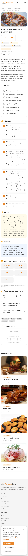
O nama (3, 523)
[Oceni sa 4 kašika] (17, 339)
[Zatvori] (24, 529)
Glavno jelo (7, 46)
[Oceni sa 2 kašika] (10, 339)
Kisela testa (4, 508)
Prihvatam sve (8, 543)
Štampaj (6, 54)
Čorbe (3, 498)
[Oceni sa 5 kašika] (20, 339)
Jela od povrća (5, 501)
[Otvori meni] (25, 2)
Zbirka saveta (4, 516)
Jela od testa (4, 503)
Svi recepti (4, 496)
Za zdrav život (5, 518)
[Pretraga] (21, 2)
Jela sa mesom (6, 49)
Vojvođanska (17, 46)
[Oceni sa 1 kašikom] (7, 339)
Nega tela (3, 521)
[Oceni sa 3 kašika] (14, 339)
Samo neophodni (9, 547)
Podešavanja (7, 551)
